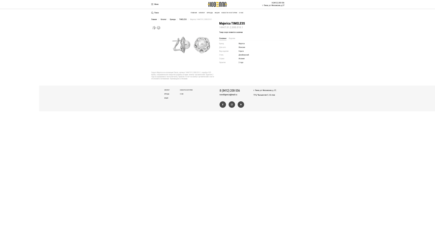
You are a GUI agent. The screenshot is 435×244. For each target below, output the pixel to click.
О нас (241, 13)
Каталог (202, 13)
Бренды (210, 13)
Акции (217, 13)
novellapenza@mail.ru (228, 95)
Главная (194, 13)
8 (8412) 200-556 (278, 3)
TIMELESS (183, 19)
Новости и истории (229, 13)
